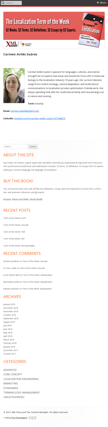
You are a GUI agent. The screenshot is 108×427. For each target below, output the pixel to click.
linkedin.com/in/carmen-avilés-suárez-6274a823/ (39, 118)
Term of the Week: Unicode (15, 225)
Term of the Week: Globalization (37, 275)
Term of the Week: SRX (13, 238)
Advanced (10, 369)
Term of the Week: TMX (14, 231)
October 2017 (9, 353)
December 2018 (10, 308)
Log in (33, 418)
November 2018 (10, 311)
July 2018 (7, 325)
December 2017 (10, 350)
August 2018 (9, 322)
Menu (103, 2)
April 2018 (7, 336)
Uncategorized (13, 397)
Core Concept (12, 374)
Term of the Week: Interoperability (19, 245)
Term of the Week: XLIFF (14, 218)
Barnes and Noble (20, 199)
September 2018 (10, 318)
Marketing (10, 383)
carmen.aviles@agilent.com (25, 111)
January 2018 (9, 346)
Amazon (7, 199)
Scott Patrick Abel (11, 275)
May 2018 (7, 332)
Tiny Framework (19, 418)
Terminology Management (21, 392)
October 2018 (9, 315)
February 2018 (9, 343)
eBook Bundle (36, 199)
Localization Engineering (21, 379)
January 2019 (9, 304)
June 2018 (7, 329)
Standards (10, 388)
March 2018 (8, 339)
